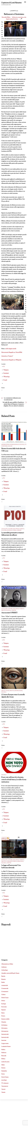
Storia (14, 530)
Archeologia (4, 970)
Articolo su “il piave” (7, 356)
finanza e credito (5, 1019)
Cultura (4, 530)
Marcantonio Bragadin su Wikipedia (11, 360)
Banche (3, 976)
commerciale (4, 985)
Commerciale (4, 988)
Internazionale (14, 444)
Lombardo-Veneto (11, 861)
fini (14, 19)
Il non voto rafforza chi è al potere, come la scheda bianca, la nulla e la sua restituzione (13, 779)
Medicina (3, 1053)
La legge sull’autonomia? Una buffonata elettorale (11, 866)
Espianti (3, 1010)
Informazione (5, 444)
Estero (3, 1013)
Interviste (3, 1040)
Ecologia (3, 1004)
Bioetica (3, 979)
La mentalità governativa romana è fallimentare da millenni (12, 534)
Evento (3, 1016)
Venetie (19, 530)
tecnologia (4, 1080)
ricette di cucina (5, 1062)
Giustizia (3, 1022)
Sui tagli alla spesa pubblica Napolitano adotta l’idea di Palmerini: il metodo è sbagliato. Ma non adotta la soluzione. (13, 404)
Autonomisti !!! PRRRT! (9, 613)
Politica (8, 17)
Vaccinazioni (4, 1086)
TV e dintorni (4, 1083)
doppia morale (9, 19)
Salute (3, 1065)
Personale (4, 17)
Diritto (3, 610)
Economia (4, 1007)
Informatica (4, 1028)
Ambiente (3, 967)
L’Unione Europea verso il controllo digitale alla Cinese (13, 695)
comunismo (20, 17)
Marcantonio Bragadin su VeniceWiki (11, 352)
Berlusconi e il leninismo (14, 14)
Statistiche (4, 1071)
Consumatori (4, 991)
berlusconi (14, 17)
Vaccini (10, 446)
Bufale (3, 982)
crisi (25, 17)
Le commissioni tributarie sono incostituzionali (12, 399)
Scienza (3, 1068)
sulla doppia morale (11, 349)
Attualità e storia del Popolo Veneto (12, 529)
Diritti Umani (5, 690)
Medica (3, 1050)
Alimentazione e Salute (7, 964)
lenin (16, 19)
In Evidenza (4, 1025)
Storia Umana (4, 1077)
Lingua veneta (4, 1043)
